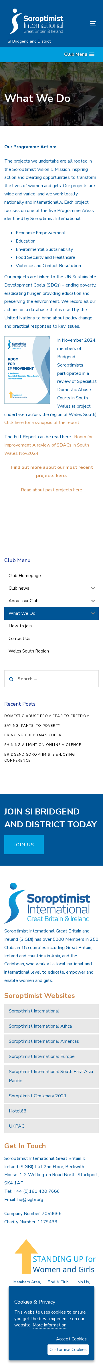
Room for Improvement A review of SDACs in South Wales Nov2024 (48, 445)
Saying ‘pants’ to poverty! (33, 725)
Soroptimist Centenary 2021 (38, 1096)
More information (49, 1325)
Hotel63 (18, 1111)
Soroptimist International (34, 1011)
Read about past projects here (51, 490)
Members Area (26, 1282)
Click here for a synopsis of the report (41, 422)
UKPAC (16, 1126)
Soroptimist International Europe (42, 1056)
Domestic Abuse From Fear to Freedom (47, 716)
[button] (79, 54)
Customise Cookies (68, 1349)
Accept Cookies (71, 1339)
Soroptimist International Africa (40, 1026)
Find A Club (58, 1282)
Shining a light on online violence (42, 744)
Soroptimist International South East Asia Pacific (51, 1076)
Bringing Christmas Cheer (33, 735)
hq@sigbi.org (30, 1199)
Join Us (82, 1282)
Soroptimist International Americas (44, 1041)
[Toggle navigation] (81, 23)
